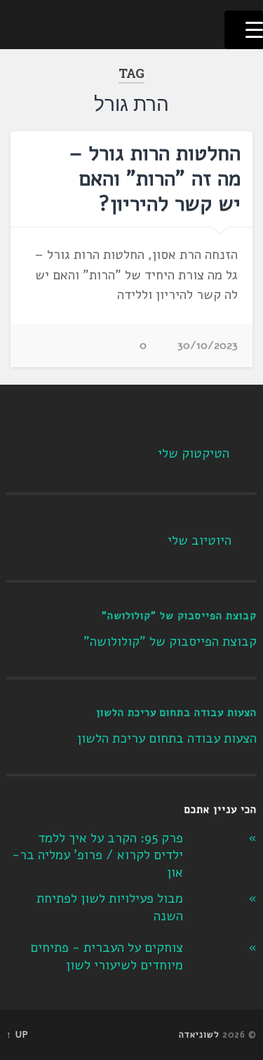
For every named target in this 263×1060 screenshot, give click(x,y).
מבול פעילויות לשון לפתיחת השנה (109, 907)
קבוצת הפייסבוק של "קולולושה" (179, 616)
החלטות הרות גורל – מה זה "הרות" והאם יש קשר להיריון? (155, 178)
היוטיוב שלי (199, 540)
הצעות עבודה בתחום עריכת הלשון (176, 712)
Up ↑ (17, 1034)
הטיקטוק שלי (193, 453)
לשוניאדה (199, 1034)
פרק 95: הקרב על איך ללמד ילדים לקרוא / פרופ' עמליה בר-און (97, 855)
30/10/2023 (207, 345)
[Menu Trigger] (243, 30)
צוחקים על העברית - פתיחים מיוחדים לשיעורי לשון (106, 956)
